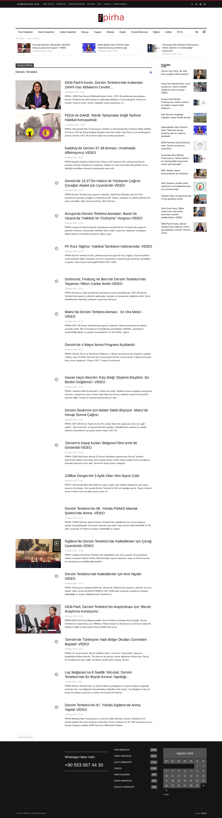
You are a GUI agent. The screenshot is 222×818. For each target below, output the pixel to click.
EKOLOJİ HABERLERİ (124, 787)
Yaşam (97, 32)
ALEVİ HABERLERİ (123, 762)
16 (203, 776)
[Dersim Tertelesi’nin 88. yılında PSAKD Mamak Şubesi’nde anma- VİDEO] (38, 520)
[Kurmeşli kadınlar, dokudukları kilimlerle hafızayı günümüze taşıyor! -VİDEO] (24, 48)
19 (179, 781)
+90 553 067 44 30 (84, 764)
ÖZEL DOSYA (48, 4)
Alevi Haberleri (46, 32)
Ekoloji (110, 32)
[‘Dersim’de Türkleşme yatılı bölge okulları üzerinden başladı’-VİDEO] (38, 651)
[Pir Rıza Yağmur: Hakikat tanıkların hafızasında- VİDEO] (38, 258)
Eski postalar (25, 737)
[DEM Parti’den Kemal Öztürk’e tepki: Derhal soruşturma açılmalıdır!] (200, 146)
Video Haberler (68, 32)
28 (191, 785)
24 (166, 785)
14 (191, 776)
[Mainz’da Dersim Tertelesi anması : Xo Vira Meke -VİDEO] (38, 324)
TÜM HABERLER (121, 750)
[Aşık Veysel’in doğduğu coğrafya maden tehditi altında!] (200, 118)
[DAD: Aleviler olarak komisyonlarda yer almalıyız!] (200, 174)
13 (185, 776)
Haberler (107, 4)
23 (203, 781)
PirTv (99, 4)
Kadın (123, 32)
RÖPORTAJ (61, 4)
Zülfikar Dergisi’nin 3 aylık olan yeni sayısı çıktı (102, 476)
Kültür (168, 32)
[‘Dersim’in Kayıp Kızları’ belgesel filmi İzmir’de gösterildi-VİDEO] (38, 455)
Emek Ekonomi (139, 32)
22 (197, 781)
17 (166, 781)
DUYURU (91, 4)
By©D (204, 813)
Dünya (84, 32)
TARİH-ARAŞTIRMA (76, 4)
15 (197, 776)
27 (185, 785)
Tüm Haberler (25, 32)
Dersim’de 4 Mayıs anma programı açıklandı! (100, 345)
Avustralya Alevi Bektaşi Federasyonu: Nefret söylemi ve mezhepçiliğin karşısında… (180, 47)
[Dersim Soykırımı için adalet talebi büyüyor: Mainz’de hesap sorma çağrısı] (38, 422)
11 (173, 776)
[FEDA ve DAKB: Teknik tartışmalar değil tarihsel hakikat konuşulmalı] (38, 127)
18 (173, 781)
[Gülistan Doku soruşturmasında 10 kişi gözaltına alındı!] (200, 199)
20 (185, 781)
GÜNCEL (118, 768)
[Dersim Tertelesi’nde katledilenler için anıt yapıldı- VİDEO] (38, 586)
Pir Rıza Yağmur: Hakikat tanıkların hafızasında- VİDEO (108, 246)
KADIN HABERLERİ (123, 781)
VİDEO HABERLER (122, 756)
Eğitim (156, 32)
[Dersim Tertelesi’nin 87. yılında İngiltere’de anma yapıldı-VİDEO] (38, 717)
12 (179, 776)
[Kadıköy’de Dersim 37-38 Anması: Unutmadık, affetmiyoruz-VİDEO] (38, 160)
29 (197, 785)
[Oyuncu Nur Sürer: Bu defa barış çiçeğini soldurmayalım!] (200, 74)
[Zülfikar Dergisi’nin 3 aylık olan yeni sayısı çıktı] (38, 487)
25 (173, 785)
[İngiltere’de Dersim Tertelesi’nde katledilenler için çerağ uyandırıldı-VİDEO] (38, 553)
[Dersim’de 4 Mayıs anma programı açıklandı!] (38, 356)
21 (191, 781)
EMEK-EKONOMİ (122, 774)
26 (179, 785)
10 (166, 776)
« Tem (166, 794)
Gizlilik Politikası (120, 4)
